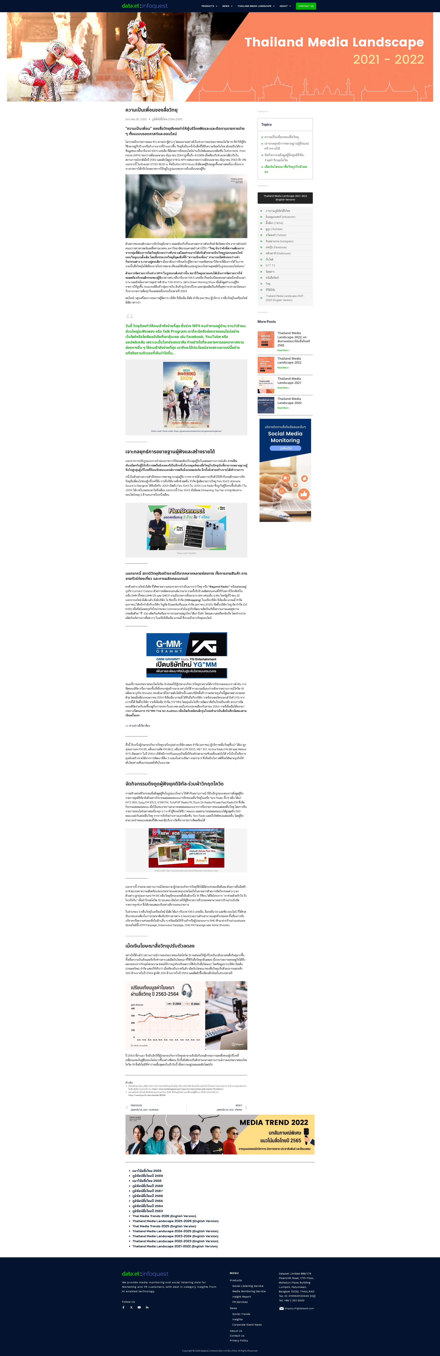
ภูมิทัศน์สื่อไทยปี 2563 (147, 1211)
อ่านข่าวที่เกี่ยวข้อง (139, 725)
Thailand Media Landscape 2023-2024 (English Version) (175, 1236)
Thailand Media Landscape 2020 (289, 401)
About (284, 6)
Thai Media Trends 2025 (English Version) (164, 1226)
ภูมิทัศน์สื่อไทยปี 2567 (147, 1191)
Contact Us (237, 1335)
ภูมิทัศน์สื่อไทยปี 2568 (147, 1186)
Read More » (283, 350)
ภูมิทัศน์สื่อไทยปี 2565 (147, 1201)
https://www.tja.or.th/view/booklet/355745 (147, 1095)
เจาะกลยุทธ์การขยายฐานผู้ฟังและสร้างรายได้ (287, 145)
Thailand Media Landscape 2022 (289, 360)
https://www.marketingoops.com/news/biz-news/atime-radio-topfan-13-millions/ (187, 1089)
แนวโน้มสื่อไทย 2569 (146, 1171)
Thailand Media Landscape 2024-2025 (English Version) (175, 1231)
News (225, 6)
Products (208, 6)
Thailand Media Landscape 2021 (289, 380)
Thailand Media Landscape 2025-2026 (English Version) (175, 1221)
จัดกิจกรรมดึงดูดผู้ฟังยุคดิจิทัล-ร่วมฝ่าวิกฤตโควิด (285, 157)
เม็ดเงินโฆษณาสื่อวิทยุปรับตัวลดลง (286, 169)
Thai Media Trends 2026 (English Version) (164, 1216)
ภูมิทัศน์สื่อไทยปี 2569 (147, 1176)
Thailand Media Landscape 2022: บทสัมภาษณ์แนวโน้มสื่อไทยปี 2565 (293, 339)
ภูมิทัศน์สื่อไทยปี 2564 (147, 1206)
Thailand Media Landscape (254, 6)
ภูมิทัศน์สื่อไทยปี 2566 (147, 1196)
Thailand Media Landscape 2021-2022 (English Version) (175, 1246)
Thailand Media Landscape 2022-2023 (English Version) (175, 1241)
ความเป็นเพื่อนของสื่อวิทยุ (282, 137)
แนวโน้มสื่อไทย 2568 (146, 1181)
